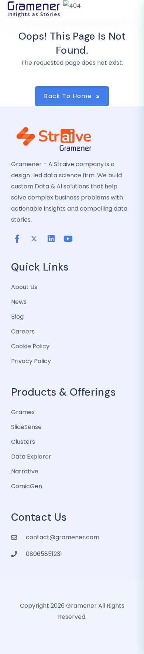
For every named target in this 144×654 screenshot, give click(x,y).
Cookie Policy (30, 346)
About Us (24, 287)
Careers (23, 331)
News (19, 302)
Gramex (23, 412)
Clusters (23, 441)
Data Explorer (31, 456)
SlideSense (26, 427)
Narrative (24, 471)
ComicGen (26, 486)
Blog (17, 316)
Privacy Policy (31, 361)
